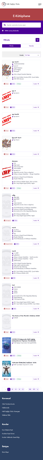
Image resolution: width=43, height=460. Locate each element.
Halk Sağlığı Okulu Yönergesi (11, 411)
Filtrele (11, 46)
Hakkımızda (5, 408)
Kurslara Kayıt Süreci (8, 434)
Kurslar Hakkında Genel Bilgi (11, 437)
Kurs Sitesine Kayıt (7, 430)
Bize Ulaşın (5, 452)
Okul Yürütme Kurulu (8, 404)
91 (34, 389)
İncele (35, 84)
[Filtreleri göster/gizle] (37, 40)
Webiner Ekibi (6, 415)
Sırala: (22, 55)
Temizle (31, 46)
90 (30, 389)
